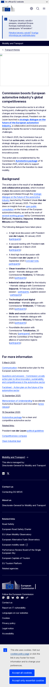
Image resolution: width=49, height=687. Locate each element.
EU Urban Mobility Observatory (16, 534)
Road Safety (8, 524)
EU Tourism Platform (12, 563)
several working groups (13, 215)
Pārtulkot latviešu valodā (19, 33)
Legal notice (8, 628)
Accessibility (8, 633)
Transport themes (12, 50)
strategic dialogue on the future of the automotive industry (22, 197)
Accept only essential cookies (28, 680)
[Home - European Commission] (8, 8)
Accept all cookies (22, 672)
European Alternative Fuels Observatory (21, 539)
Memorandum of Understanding (17, 400)
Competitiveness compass (14, 436)
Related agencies (10, 568)
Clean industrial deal (11, 441)
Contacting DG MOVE (12, 492)
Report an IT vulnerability (14, 607)
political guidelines (35, 430)
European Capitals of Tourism (16, 558)
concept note (32, 261)
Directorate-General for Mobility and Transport (24, 505)
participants (15, 239)
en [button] (31, 8)
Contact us (7, 602)
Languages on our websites (15, 613)
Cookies (6, 618)
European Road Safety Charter (16, 529)
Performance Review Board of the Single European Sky (21, 551)
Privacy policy (8, 623)
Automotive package (12, 417)
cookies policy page (19, 654)
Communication (9, 367)
